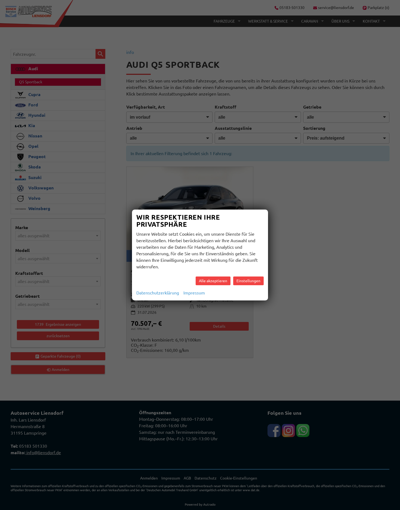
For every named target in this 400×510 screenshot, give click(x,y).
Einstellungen (248, 281)
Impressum (194, 292)
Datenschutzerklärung (157, 292)
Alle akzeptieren (213, 281)
